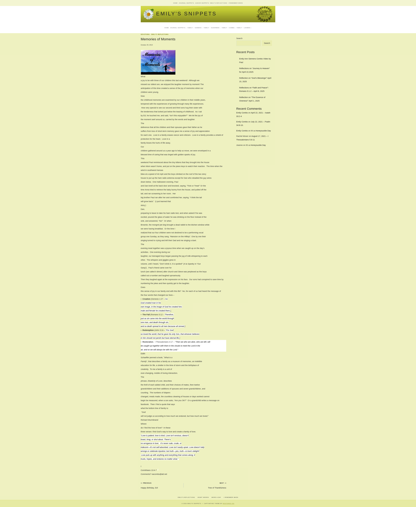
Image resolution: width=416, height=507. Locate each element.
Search (239, 38)
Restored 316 (228, 503)
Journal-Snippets (186, 3)
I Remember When (235, 3)
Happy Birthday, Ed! (149, 485)
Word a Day (216, 497)
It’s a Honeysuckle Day (261, 131)
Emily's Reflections (160, 34)
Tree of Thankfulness (217, 485)
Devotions (145, 34)
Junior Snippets (202, 3)
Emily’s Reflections (218, 3)
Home (175, 3)
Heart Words (203, 497)
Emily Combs (242, 113)
